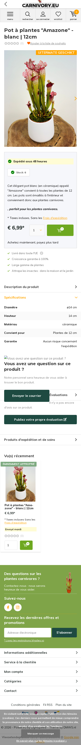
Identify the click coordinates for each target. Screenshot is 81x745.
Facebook (8, 607)
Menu (10, 19)
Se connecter (43, 19)
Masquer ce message (40, 733)
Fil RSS (48, 705)
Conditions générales (25, 705)
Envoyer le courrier (26, 396)
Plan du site (64, 705)
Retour (5, 4)
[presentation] (73, 98)
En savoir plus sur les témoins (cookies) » (41, 740)
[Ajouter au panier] (26, 545)
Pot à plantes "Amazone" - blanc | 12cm (19, 506)
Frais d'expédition (55, 218)
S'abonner (64, 632)
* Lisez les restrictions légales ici (24, 640)
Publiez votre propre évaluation (39, 420)
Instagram (18, 607)
